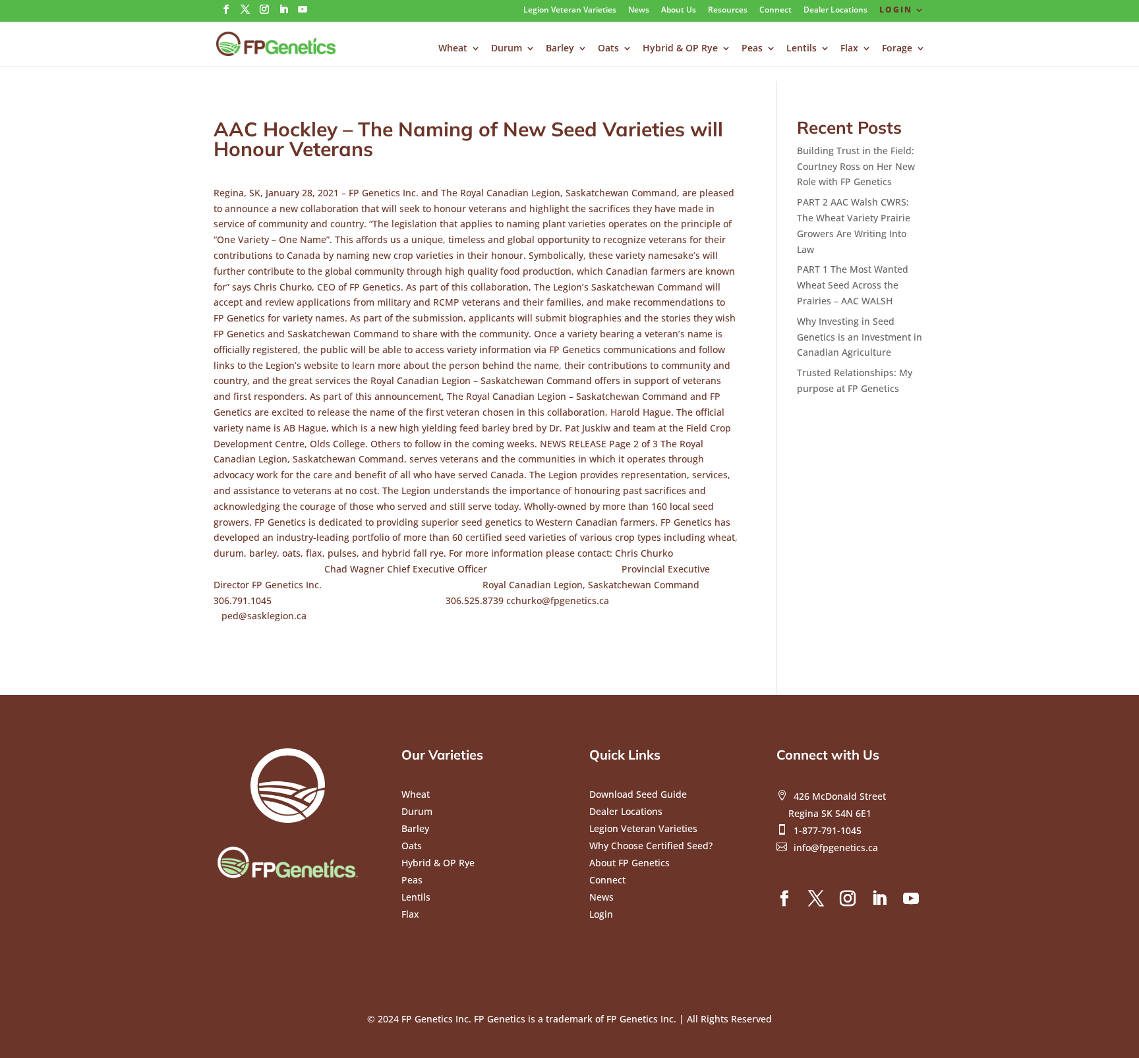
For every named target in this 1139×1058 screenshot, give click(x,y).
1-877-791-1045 (828, 830)
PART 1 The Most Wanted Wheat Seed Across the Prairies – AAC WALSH (852, 285)
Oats (608, 48)
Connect (775, 10)
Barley (560, 48)
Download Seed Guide (638, 794)
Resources (727, 10)
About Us (678, 10)
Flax (849, 48)
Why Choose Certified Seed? (651, 845)
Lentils (801, 48)
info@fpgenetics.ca (836, 847)
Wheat (452, 48)
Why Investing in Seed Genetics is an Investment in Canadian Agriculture (859, 337)
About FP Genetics (629, 862)
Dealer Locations (835, 10)
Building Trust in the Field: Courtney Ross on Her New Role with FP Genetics (856, 166)
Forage (897, 48)
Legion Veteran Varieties (569, 10)
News (638, 10)
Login (895, 10)
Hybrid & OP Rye (680, 48)
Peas (752, 48)
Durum (506, 48)
